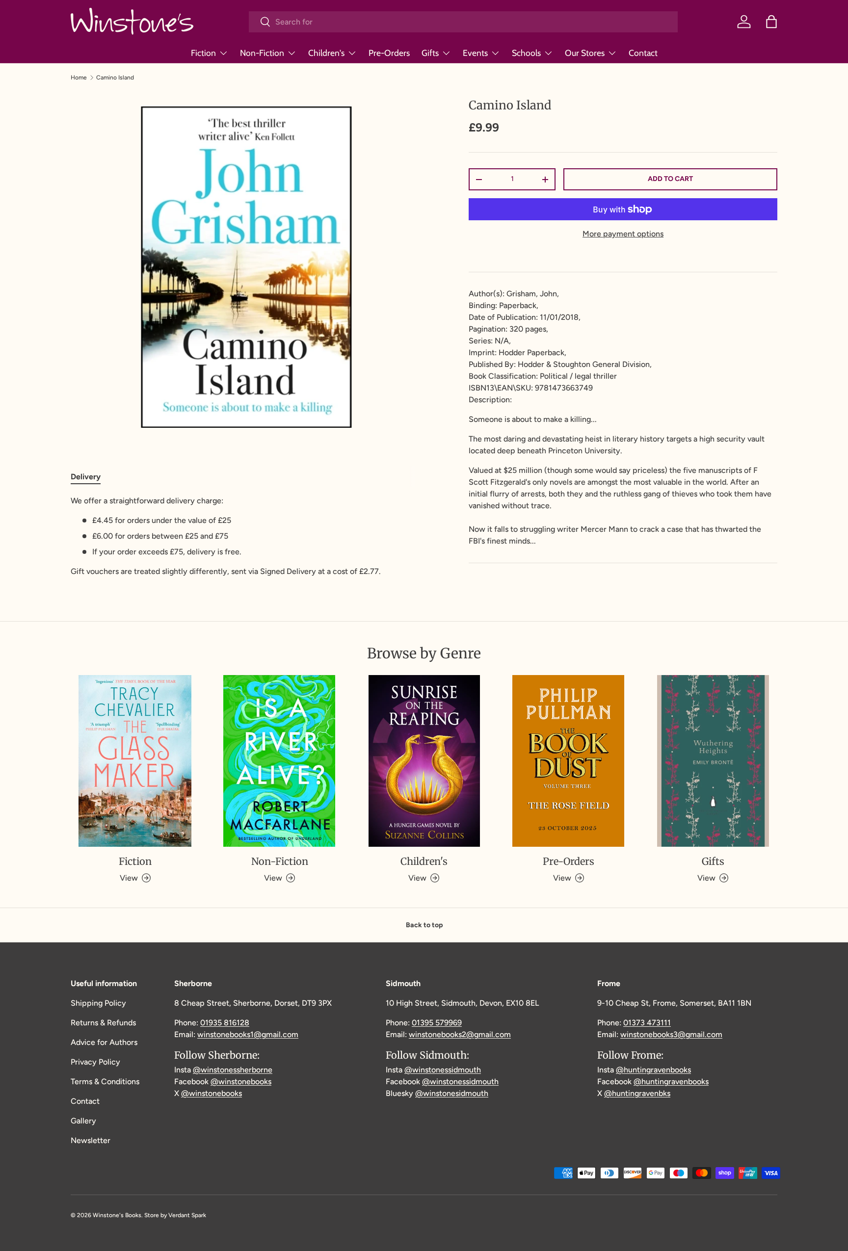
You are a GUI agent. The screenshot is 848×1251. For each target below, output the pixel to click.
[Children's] (424, 761)
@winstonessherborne (232, 1069)
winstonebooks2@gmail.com (460, 1034)
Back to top (424, 925)
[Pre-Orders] (568, 761)
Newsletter (90, 1140)
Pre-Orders (389, 53)
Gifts (430, 53)
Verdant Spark (187, 1215)
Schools (526, 53)
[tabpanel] (246, 536)
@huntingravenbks (637, 1093)
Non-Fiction (262, 53)
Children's (326, 53)
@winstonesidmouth (451, 1093)
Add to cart (670, 179)
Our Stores (585, 53)
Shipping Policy (98, 1003)
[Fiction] (135, 761)
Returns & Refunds (103, 1022)
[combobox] (463, 21)
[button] (771, 21)
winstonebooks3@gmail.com (671, 1034)
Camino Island (115, 77)
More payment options (623, 233)
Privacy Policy (95, 1062)
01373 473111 (647, 1022)
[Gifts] (713, 761)
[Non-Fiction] (279, 761)
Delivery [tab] (86, 476)
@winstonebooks (241, 1081)
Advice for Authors (104, 1042)
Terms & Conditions (105, 1081)
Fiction (203, 53)
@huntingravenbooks (653, 1069)
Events (475, 53)
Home (79, 77)
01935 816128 (224, 1022)
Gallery (83, 1120)
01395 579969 (437, 1022)
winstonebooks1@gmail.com (247, 1034)
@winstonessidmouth (442, 1069)
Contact (643, 53)
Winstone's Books (117, 1215)
